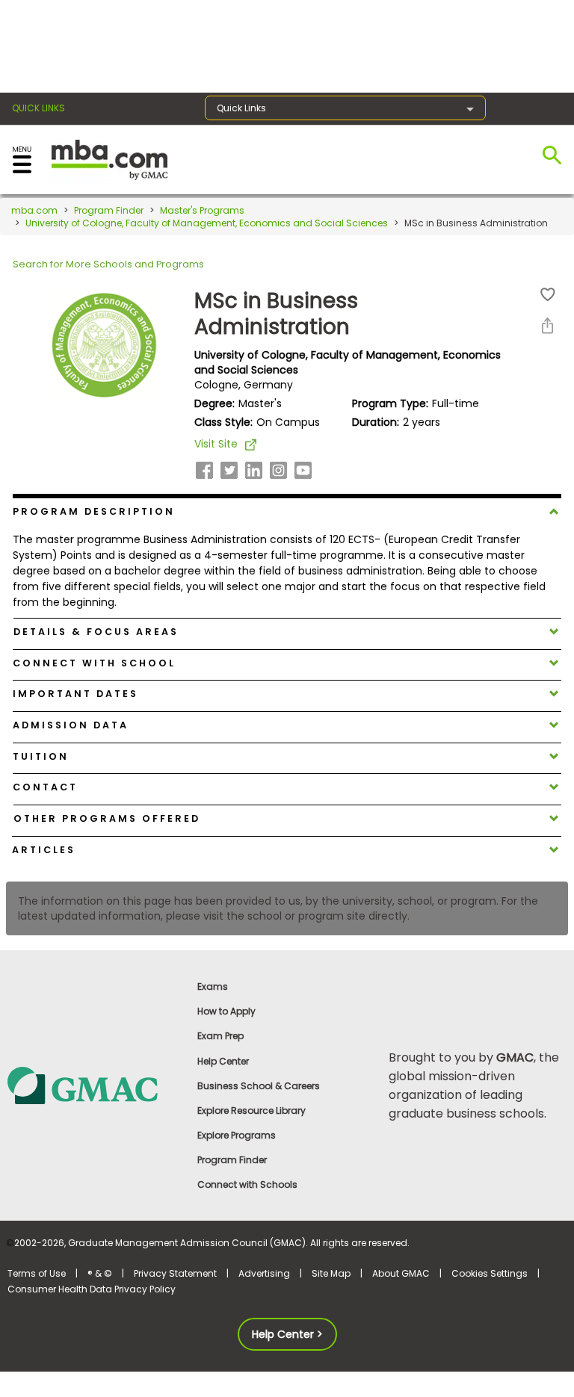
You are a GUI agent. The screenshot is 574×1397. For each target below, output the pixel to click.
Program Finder (109, 210)
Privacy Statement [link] (175, 1273)
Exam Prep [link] (220, 1035)
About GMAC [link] (401, 1273)
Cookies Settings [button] (489, 1273)
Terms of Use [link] (36, 1273)
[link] (95, 1085)
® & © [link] (99, 1273)
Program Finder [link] (232, 1159)
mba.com (34, 210)
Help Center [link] (223, 1061)
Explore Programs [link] (236, 1135)
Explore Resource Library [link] (251, 1110)
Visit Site (216, 443)
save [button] (547, 295)
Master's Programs (202, 210)
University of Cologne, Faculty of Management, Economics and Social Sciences (206, 223)
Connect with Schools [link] (247, 1184)
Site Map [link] (331, 1273)
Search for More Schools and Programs (108, 264)
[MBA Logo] (109, 158)
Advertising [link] (264, 1273)
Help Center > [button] (287, 1334)
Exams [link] (212, 986)
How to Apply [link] (226, 1011)
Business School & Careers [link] (258, 1086)
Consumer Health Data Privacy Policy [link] (91, 1289)
